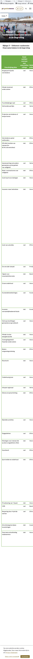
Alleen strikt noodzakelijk (12, 656)
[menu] (30, 8)
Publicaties (2, 1)
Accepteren (25, 656)
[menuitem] (7, 3)
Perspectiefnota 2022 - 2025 (9, 1)
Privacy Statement (11, 652)
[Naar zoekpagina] (26, 9)
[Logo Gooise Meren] (7, 8)
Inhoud (15, 1)
